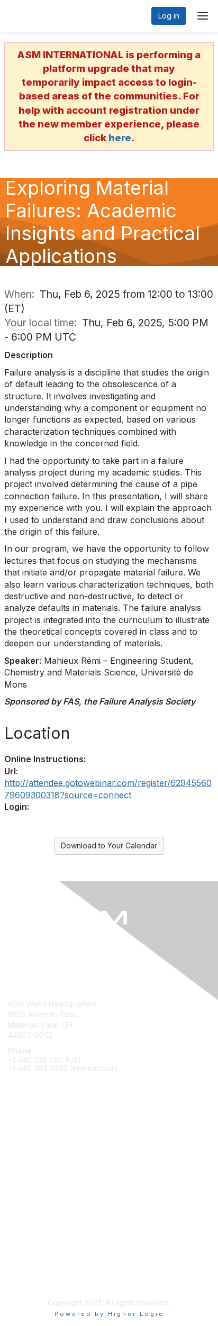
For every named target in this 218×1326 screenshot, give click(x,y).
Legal (17, 1276)
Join (15, 1144)
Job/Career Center (41, 1175)
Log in (168, 15)
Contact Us (27, 1255)
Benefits (22, 1154)
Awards (20, 1165)
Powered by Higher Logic (109, 1314)
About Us (24, 1265)
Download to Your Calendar (109, 845)
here (119, 138)
